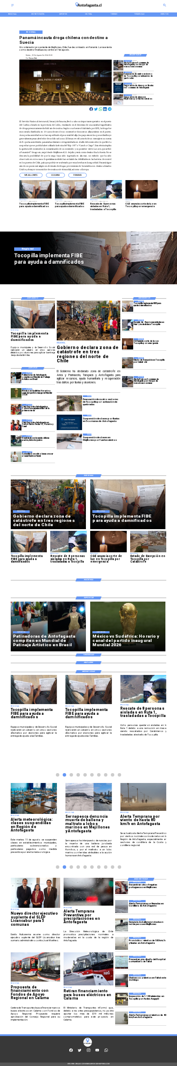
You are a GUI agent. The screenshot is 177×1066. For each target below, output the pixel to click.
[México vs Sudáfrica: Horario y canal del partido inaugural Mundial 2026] (16, 393)
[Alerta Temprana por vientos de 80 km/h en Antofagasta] (121, 1018)
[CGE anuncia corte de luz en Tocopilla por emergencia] (127, 343)
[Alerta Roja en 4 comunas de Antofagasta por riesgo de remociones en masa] (118, 65)
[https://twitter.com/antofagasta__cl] (79, 1051)
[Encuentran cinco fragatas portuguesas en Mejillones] (121, 888)
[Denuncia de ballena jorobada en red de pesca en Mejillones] (121, 924)
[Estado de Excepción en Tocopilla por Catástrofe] (127, 362)
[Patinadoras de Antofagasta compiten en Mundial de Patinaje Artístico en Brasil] (16, 377)
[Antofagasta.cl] (12, 6)
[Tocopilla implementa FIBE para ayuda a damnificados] (127, 306)
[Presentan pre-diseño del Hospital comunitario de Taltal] (121, 962)
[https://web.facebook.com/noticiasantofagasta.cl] (70, 1051)
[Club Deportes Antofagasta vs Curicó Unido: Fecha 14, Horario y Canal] (16, 424)
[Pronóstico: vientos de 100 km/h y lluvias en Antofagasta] (121, 943)
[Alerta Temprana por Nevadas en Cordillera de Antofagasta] (121, 906)
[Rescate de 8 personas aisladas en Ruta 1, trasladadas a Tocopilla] (127, 324)
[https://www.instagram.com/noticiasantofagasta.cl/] (88, 1051)
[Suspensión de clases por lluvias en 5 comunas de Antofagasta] (118, 88)
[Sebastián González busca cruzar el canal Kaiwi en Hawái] (16, 456)
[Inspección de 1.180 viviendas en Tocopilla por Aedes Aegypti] (121, 999)
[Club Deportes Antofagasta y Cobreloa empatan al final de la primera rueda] (16, 409)
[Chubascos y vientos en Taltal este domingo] (121, 980)
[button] (31, 175)
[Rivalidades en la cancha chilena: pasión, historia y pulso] (16, 440)
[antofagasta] (88, 8)
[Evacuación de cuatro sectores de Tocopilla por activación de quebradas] (118, 76)
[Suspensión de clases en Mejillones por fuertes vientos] (118, 99)
